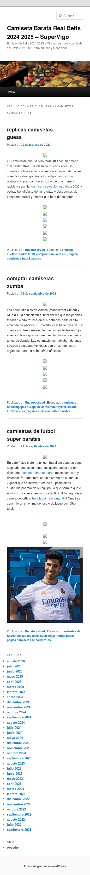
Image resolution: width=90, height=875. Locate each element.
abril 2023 (14, 783)
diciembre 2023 (18, 742)
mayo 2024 (15, 737)
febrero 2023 (16, 793)
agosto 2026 (16, 661)
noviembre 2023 (18, 747)
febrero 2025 (16, 691)
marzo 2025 (15, 686)
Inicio (11, 92)
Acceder (13, 847)
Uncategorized (35, 249)
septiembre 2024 (19, 717)
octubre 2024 (16, 712)
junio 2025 (14, 671)
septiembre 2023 (19, 758)
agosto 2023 (16, 763)
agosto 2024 (16, 722)
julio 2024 (14, 727)
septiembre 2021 (19, 829)
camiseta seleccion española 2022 (55, 186)
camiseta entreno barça (38, 472)
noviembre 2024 (18, 707)
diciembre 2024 (18, 702)
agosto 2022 (16, 819)
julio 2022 (14, 824)
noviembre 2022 (18, 804)
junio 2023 (14, 773)
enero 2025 (15, 696)
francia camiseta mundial (49, 498)
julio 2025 (14, 666)
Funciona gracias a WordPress (45, 866)
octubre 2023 (16, 753)
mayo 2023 (15, 778)
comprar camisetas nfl (51, 254)
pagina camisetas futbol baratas (48, 411)
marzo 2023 (15, 788)
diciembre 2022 (18, 798)
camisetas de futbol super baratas (31, 434)
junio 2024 (14, 732)
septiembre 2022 (19, 814)
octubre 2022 (16, 809)
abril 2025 (14, 681)
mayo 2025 (15, 676)
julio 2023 (14, 768)
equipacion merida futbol (57, 635)
